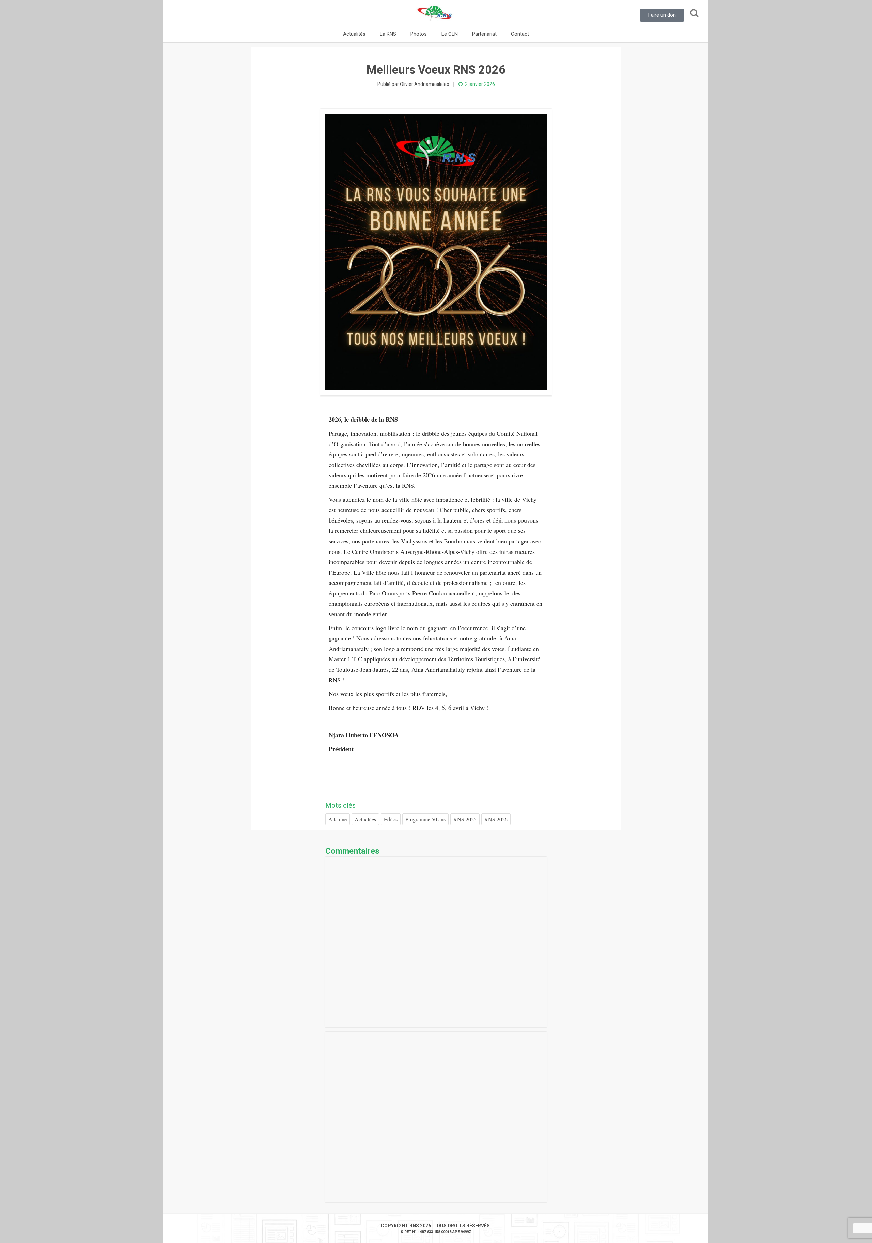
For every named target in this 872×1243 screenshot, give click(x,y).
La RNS (388, 34)
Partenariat (484, 34)
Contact (520, 34)
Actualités (354, 34)
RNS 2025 (465, 819)
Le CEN (449, 34)
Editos (391, 819)
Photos (418, 34)
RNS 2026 (496, 819)
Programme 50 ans (425, 819)
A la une (337, 819)
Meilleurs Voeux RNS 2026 (436, 69)
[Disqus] (436, 942)
